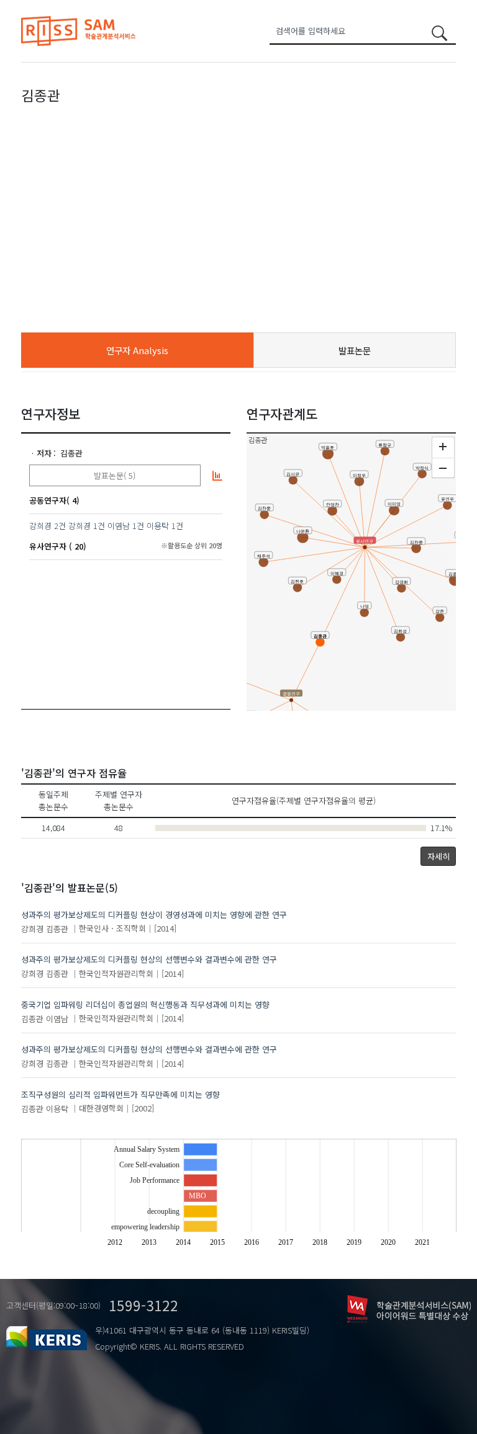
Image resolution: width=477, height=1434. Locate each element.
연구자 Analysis (137, 350)
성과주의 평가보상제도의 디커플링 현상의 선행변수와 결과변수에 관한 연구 (149, 959)
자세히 (438, 856)
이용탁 (158, 526)
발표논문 (354, 350)
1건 (99, 526)
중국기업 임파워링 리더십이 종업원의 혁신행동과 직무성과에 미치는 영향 (145, 1004)
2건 (60, 526)
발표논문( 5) (114, 475)
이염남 (118, 526)
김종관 (71, 453)
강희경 (40, 526)
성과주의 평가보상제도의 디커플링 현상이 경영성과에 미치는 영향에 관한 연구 (154, 914)
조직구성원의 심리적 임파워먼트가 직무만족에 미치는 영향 (120, 1094)
